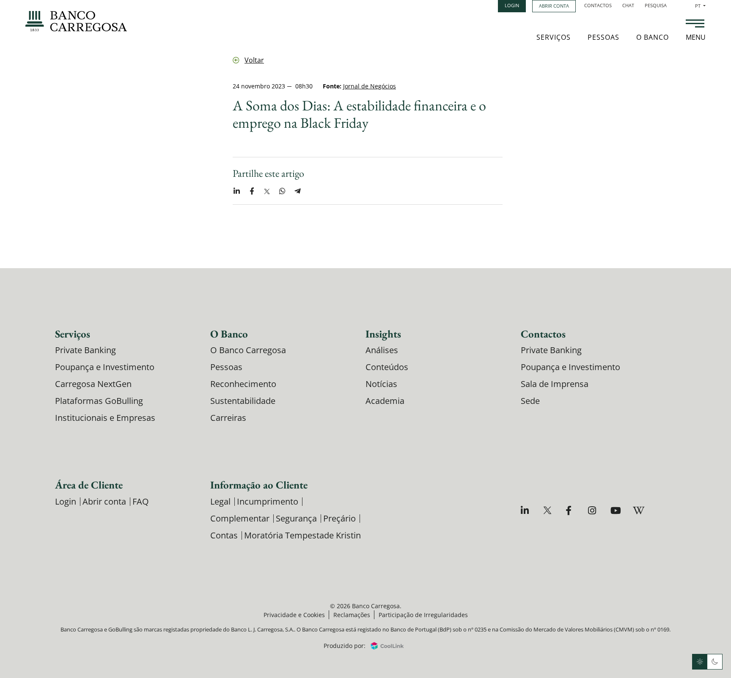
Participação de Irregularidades (423, 615)
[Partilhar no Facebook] (252, 191)
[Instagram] (593, 510)
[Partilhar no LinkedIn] (236, 191)
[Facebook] (571, 510)
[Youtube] (615, 510)
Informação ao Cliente (259, 484)
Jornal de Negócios (369, 86)
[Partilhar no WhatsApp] (282, 191)
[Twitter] (548, 510)
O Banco (652, 37)
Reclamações (351, 615)
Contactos (598, 5)
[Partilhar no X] (267, 191)
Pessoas (603, 37)
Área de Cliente (89, 484)
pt (700, 6)
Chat (628, 5)
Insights (383, 333)
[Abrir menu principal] (695, 24)
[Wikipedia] (638, 510)
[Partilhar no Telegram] (297, 191)
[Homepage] (76, 21)
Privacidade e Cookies (294, 615)
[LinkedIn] (526, 510)
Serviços (553, 37)
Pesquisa (656, 5)
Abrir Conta (554, 6)
